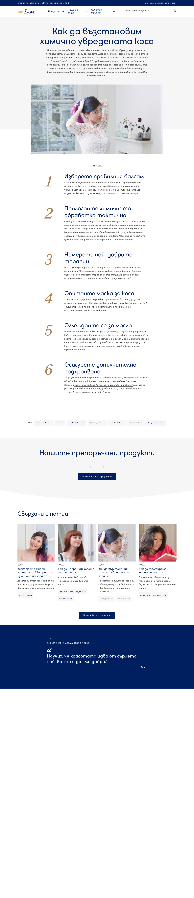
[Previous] (91, 467)
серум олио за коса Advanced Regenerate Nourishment (103, 385)
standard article (43, 423)
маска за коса (117, 423)
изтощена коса (97, 423)
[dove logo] (26, 11)
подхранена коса (156, 423)
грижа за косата (76, 423)
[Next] (103, 467)
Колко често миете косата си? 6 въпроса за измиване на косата (35, 572)
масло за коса (136, 423)
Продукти (54, 11)
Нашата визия (73, 11)
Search (175, 10)
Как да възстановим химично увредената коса (113, 572)
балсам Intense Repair (128, 193)
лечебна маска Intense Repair (90, 310)
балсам (60, 423)
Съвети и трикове (97, 11)
